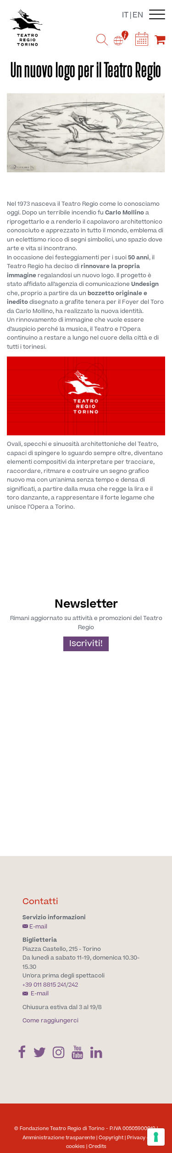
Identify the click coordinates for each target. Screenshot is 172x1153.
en (138, 15)
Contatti (40, 901)
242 (73, 985)
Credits (97, 1146)
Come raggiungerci (50, 1020)
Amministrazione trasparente (58, 1137)
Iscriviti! (86, 643)
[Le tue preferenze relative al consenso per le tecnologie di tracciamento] (156, 1137)
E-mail (38, 926)
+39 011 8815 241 (44, 985)
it (125, 15)
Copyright (111, 1137)
